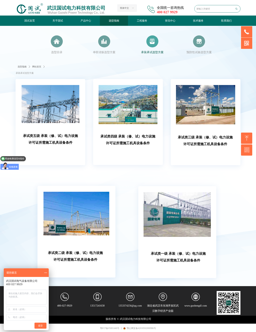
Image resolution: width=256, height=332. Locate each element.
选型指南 (22, 66)
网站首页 (36, 66)
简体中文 (124, 8)
